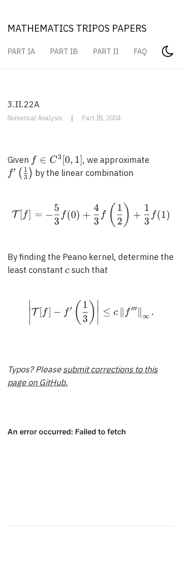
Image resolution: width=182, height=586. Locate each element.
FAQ (140, 51)
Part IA (21, 51)
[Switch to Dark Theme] (167, 54)
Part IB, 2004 (101, 118)
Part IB (64, 51)
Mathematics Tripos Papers (77, 28)
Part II (106, 51)
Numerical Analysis (34, 118)
